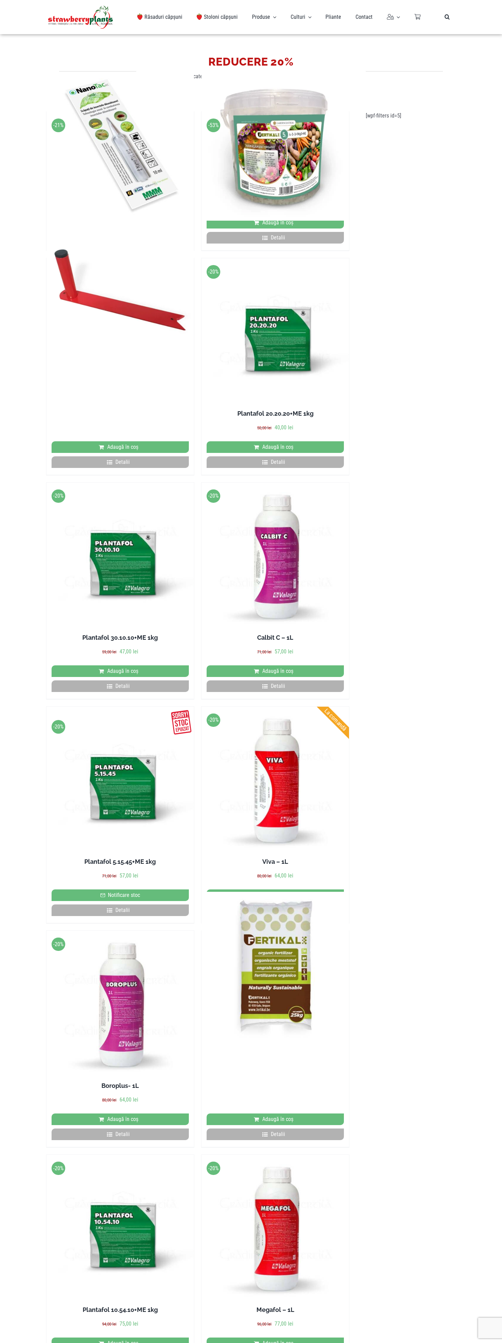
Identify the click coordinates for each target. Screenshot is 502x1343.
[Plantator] (120, 293)
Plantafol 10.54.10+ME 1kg (120, 1309)
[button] (447, 17)
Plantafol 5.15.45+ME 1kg (120, 861)
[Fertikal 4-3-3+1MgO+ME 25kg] (275, 966)
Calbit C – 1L (275, 637)
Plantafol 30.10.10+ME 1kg (120, 637)
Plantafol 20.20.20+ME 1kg (275, 413)
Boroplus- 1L (120, 1085)
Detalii (278, 237)
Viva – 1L (275, 861)
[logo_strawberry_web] (80, 8)
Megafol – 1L (275, 1309)
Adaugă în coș (277, 222)
